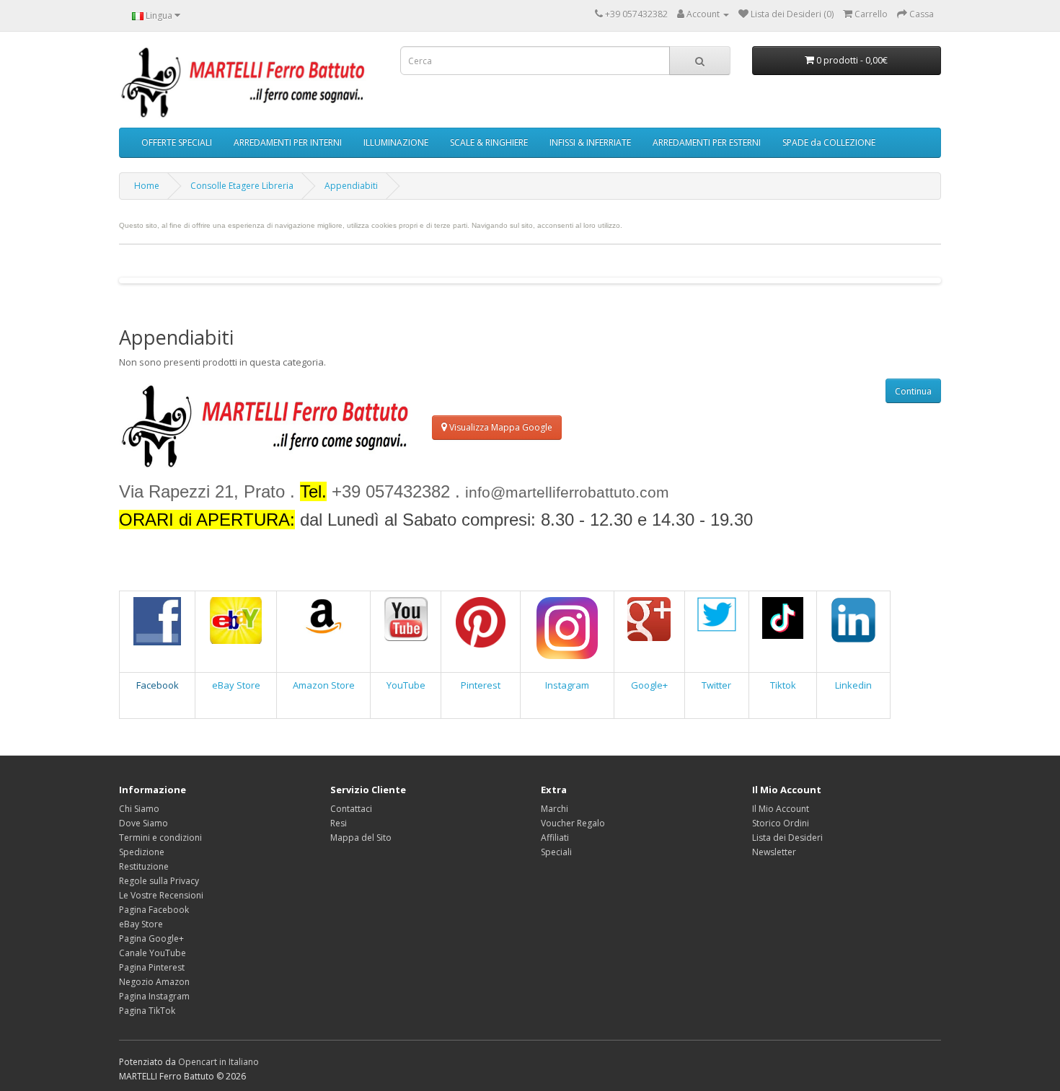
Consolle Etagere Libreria (241, 186)
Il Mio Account (780, 809)
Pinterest (480, 685)
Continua (913, 391)
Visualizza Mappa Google (499, 427)
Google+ (649, 685)
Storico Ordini (780, 823)
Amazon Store (324, 685)
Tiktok (783, 685)
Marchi (554, 809)
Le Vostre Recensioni (161, 895)
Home (146, 186)
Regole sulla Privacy (159, 881)
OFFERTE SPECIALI (176, 142)
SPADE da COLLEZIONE (828, 142)
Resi (338, 823)
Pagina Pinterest (152, 967)
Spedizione (141, 852)
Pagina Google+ (151, 938)
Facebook (157, 685)
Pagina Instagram (154, 996)
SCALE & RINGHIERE (489, 142)
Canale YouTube (152, 953)
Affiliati (555, 837)
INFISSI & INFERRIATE (590, 142)
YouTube (406, 685)
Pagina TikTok (147, 1010)
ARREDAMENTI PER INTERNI (288, 142)
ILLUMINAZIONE (395, 142)
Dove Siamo (143, 823)
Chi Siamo (139, 809)
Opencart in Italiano (218, 1062)
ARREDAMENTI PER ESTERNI (707, 142)
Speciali (556, 852)
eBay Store (236, 685)
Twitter (716, 685)
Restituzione (144, 866)
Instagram (567, 685)
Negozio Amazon (154, 982)
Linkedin (853, 685)
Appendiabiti (351, 186)
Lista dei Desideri (787, 837)
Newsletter (774, 852)
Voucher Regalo (573, 823)
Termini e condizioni (160, 837)
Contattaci (351, 809)
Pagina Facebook (154, 910)
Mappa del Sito (361, 837)
